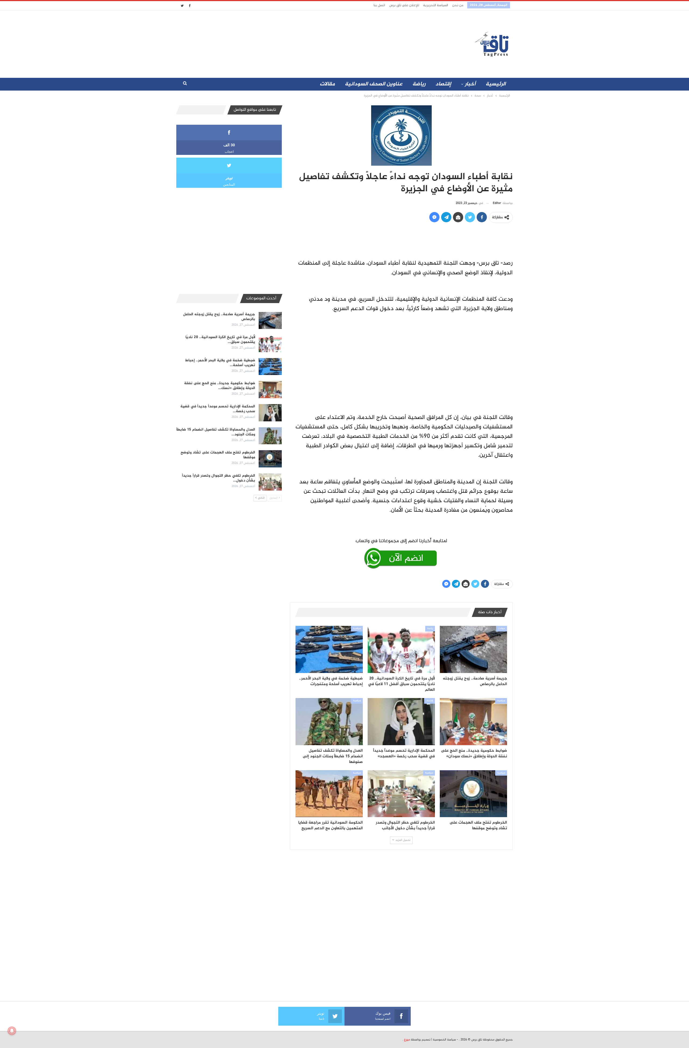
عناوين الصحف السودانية (373, 84)
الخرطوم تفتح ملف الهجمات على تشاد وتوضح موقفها (218, 454)
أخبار (470, 84)
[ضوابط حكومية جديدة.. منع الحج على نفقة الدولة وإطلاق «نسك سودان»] (473, 721)
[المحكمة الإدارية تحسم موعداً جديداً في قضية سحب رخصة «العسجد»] (401, 721)
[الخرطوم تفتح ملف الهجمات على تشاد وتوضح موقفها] (473, 793)
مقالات (327, 84)
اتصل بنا (379, 5)
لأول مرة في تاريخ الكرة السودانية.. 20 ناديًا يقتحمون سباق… (220, 339)
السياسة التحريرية (435, 5)
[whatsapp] (401, 552)
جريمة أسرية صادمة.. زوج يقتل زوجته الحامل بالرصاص (219, 316)
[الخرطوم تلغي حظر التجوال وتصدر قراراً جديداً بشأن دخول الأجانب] (401, 793)
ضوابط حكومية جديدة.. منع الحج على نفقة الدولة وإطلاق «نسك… (219, 385)
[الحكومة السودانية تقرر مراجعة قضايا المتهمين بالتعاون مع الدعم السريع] (329, 793)
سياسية (357, 628)
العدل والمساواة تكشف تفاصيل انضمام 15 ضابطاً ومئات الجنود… (215, 432)
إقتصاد (443, 84)
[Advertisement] (297, 43)
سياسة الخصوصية (444, 1039)
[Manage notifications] (12, 1030)
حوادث (501, 628)
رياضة (419, 84)
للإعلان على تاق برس (404, 5)
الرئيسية (496, 84)
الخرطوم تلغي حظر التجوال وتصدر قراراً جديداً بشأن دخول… (218, 478)
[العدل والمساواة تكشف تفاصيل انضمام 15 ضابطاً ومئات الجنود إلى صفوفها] (329, 721)
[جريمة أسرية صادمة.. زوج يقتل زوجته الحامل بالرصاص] (473, 649)
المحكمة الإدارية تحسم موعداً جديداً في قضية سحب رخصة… (217, 408)
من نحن (457, 5)
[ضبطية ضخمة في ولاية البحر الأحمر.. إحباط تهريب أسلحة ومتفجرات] (329, 649)
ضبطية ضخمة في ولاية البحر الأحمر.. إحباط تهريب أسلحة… (220, 362)
